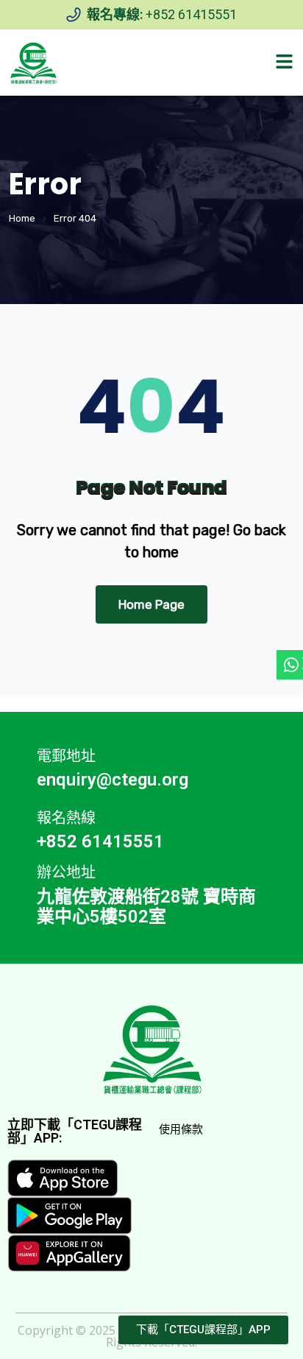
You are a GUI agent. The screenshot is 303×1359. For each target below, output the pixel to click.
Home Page (151, 604)
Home (22, 218)
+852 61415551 (191, 14)
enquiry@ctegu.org (112, 779)
